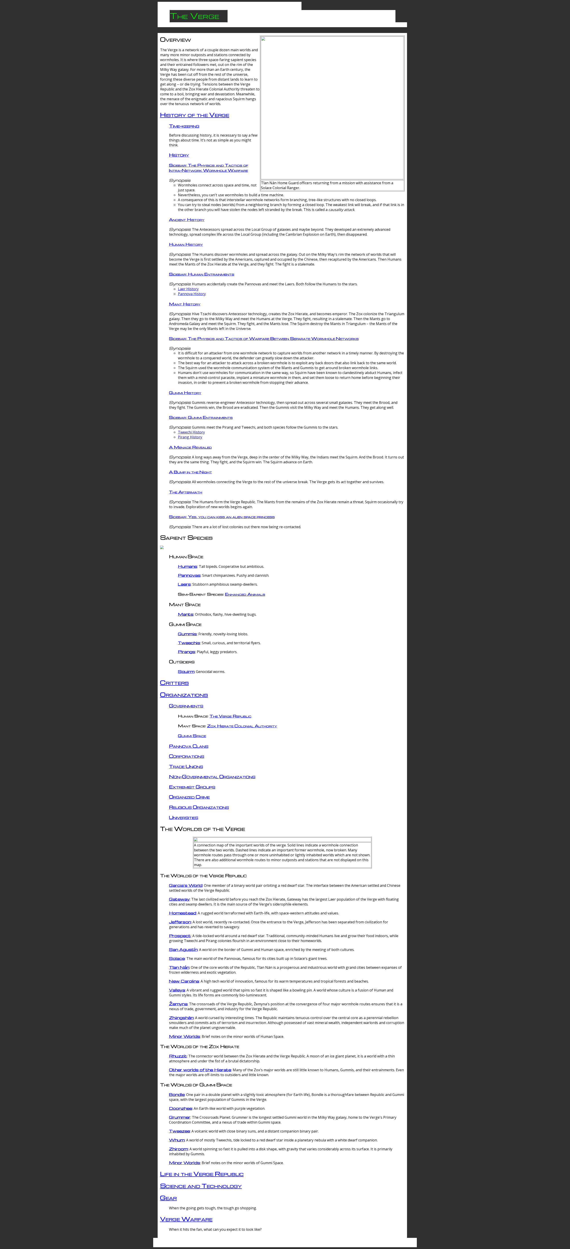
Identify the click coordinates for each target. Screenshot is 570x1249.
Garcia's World (185, 885)
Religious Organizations (199, 807)
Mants (185, 614)
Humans (187, 566)
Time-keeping (184, 126)
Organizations (184, 694)
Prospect (180, 935)
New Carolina (184, 980)
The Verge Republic (230, 715)
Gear (168, 1197)
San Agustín (183, 949)
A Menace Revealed (190, 447)
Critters (174, 682)
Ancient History (186, 219)
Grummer (179, 1117)
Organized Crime (189, 797)
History (179, 155)
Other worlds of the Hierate (200, 1069)
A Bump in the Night (190, 471)
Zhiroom (178, 1148)
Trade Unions (186, 766)
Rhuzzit (178, 1055)
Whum (177, 1139)
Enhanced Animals (245, 594)
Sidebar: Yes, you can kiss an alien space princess (222, 516)
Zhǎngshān (181, 1017)
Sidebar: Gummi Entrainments (201, 417)
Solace (177, 958)
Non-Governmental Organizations (212, 776)
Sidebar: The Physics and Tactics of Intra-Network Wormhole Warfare (208, 167)
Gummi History (185, 392)
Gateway (179, 898)
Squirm (186, 671)
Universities (183, 817)
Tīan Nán (179, 967)
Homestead (182, 912)
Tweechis (189, 642)
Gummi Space (192, 735)
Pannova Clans (188, 746)
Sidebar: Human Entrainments (201, 273)
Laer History (188, 288)
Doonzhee (180, 1108)
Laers (184, 584)
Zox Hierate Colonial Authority (242, 725)
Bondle (177, 1094)
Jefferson (180, 921)
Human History (186, 244)
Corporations (186, 756)
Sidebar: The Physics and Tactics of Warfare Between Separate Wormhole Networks (264, 338)
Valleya (177, 989)
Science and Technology (201, 1185)
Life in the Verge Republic (202, 1173)
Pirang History (190, 437)
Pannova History (192, 293)
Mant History (184, 303)
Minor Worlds (184, 1036)
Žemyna (178, 1003)
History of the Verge (194, 114)
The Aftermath (185, 491)
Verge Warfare (186, 1218)
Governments (186, 706)
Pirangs (186, 651)
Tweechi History (191, 432)
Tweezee (179, 1130)
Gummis (187, 633)
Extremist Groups (192, 787)
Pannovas (189, 575)
